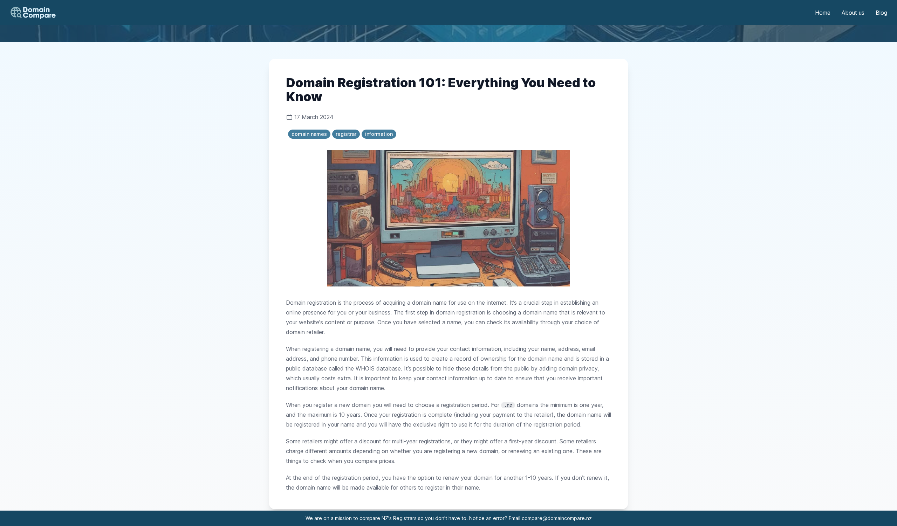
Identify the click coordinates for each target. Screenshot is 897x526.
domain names (309, 134)
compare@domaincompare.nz (557, 518)
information (379, 134)
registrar (346, 134)
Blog (881, 12)
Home (822, 12)
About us (853, 12)
